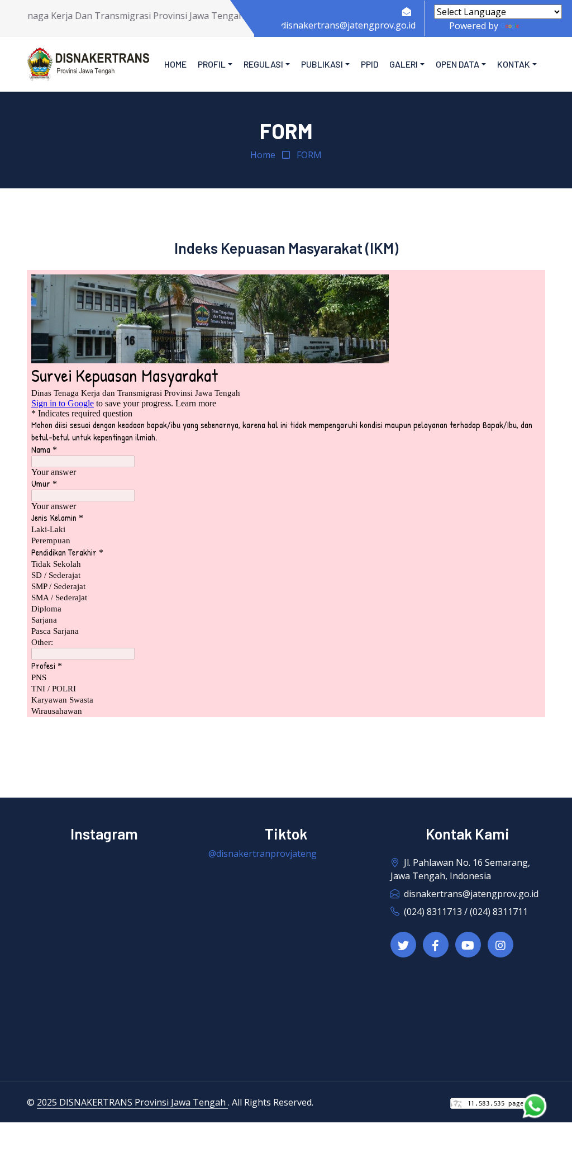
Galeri (403, 64)
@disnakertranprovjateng (262, 853)
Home (175, 64)
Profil (212, 64)
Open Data (457, 64)
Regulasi (263, 64)
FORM (309, 155)
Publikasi (322, 64)
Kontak (513, 64)
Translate (541, 26)
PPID (369, 64)
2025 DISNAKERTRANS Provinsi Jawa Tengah (132, 1102)
